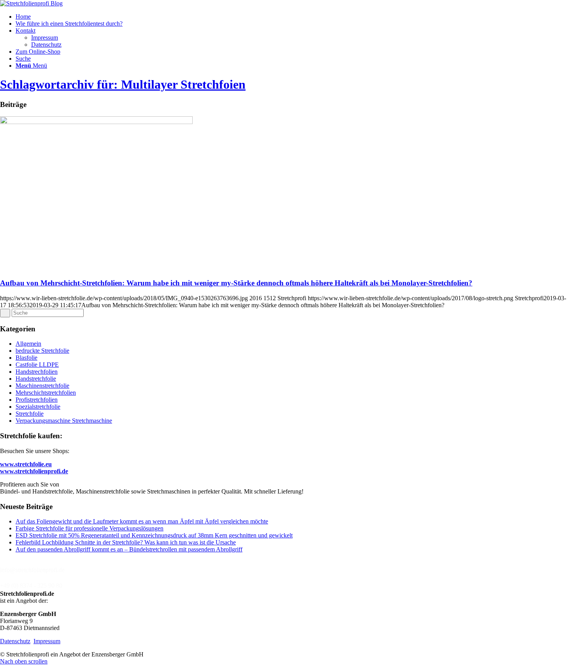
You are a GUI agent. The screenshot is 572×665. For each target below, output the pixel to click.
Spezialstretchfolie (38, 406)
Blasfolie (26, 357)
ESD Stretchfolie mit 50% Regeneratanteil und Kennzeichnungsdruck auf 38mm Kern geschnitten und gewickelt (154, 535)
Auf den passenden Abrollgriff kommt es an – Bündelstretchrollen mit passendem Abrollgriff (129, 549)
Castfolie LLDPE (37, 364)
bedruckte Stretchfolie (42, 350)
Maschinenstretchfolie (42, 385)
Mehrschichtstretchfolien (46, 392)
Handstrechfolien (37, 371)
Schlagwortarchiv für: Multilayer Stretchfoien (123, 84)
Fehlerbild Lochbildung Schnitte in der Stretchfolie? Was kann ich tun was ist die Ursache (126, 542)
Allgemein (28, 343)
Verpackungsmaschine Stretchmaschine (64, 420)
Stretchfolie (30, 413)
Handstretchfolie (36, 378)
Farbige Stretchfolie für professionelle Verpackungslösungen (89, 528)
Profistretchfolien (37, 399)
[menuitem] (294, 16)
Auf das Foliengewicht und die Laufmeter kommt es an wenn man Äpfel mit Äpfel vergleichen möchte (142, 521)
